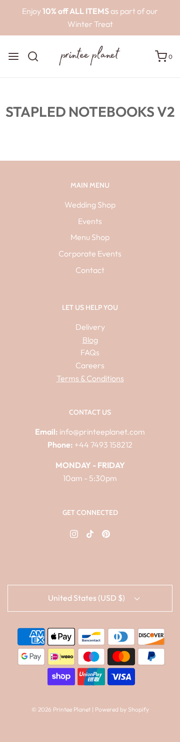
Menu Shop (90, 237)
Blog (90, 340)
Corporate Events (90, 253)
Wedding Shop (90, 205)
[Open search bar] (36, 56)
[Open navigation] (13, 56)
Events (90, 221)
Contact (90, 270)
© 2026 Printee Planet (62, 709)
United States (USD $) (87, 598)
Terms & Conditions (90, 378)
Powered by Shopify (122, 709)
